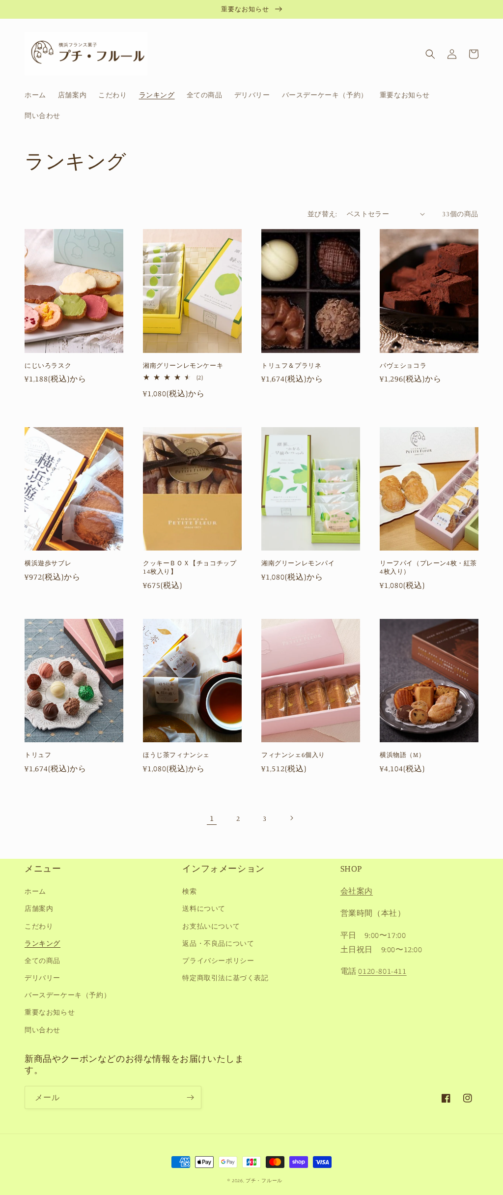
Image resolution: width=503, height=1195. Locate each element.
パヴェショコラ (403, 365)
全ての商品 (42, 960)
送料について (203, 908)
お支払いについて (211, 926)
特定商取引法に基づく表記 (225, 977)
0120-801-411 (382, 971)
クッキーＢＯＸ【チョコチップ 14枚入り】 (192, 567)
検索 (189, 891)
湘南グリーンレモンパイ (298, 563)
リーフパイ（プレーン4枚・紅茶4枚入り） (428, 567)
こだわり (39, 926)
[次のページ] (291, 818)
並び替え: (322, 213)
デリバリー (42, 977)
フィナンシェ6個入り (293, 754)
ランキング (42, 943)
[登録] (190, 1097)
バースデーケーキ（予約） (68, 995)
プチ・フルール (264, 1180)
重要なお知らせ (50, 1012)
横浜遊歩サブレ (48, 563)
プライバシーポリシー (218, 960)
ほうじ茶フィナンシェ (176, 754)
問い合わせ (42, 1029)
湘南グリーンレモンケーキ (183, 365)
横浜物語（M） (402, 754)
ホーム (35, 891)
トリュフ (38, 754)
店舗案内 (39, 908)
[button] (430, 54)
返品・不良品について (218, 943)
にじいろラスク (48, 365)
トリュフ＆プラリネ (291, 365)
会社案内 (356, 891)
